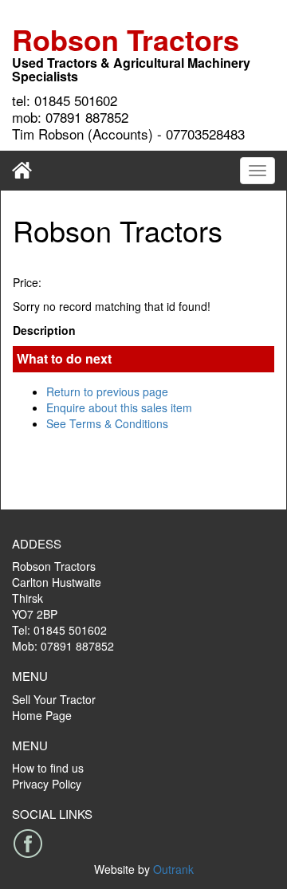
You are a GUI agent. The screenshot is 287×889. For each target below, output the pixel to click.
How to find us (48, 768)
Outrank (173, 869)
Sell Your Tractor (54, 699)
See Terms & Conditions (107, 423)
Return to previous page (107, 391)
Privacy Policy (46, 784)
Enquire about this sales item (119, 407)
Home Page (42, 715)
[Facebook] (28, 843)
